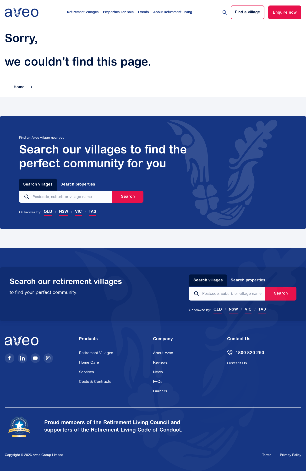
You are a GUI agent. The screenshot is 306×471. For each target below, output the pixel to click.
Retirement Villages (83, 12)
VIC (78, 212)
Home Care (89, 362)
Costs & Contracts (95, 381)
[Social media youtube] (35, 358)
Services (86, 372)
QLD (48, 212)
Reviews (160, 362)
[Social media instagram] (48, 358)
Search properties (77, 184)
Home (15, 87)
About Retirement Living (172, 12)
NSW (63, 212)
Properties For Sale (118, 12)
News (158, 372)
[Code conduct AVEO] (22, 427)
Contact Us (237, 363)
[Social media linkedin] (22, 358)
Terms (266, 455)
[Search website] (225, 12)
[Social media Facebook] (9, 358)
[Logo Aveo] (21, 12)
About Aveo (163, 353)
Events (143, 12)
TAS (92, 212)
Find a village (247, 12)
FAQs (157, 381)
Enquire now (285, 13)
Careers (160, 391)
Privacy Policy (290, 455)
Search (128, 197)
